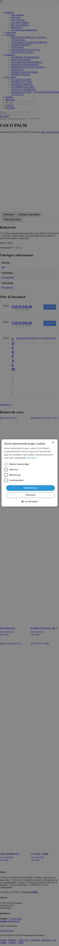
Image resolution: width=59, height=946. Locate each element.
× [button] (53, 443)
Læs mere (31, 458)
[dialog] (30, 473)
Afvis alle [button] (30, 495)
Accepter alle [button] (30, 488)
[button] (29, 501)
